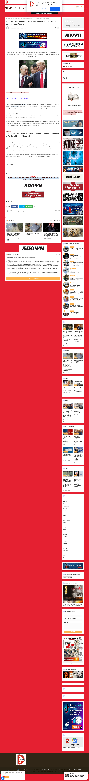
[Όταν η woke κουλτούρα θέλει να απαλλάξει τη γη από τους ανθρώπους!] (66, 263)
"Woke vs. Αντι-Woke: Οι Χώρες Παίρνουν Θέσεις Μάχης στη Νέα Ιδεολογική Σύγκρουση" (67, 439)
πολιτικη (64, 541)
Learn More (10, 774)
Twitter (22, 206)
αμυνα (64, 503)
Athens (67, 20)
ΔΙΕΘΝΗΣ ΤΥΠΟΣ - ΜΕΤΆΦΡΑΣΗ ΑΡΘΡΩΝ (33, 771)
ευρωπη (18, 201)
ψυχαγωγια (65, 557)
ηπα (22, 201)
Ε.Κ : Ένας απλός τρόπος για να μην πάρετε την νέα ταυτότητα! (67, 456)
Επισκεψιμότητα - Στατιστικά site (63, 769)
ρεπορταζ (65, 543)
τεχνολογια (65, 550)
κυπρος (64, 531)
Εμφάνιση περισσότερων (54, 220)
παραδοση (65, 538)
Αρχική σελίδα (9, 18)
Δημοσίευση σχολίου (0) (33, 278)
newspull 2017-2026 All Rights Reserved (70, 771)
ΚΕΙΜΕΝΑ (70, 8)
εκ (63, 517)
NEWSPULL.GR (15, 8)
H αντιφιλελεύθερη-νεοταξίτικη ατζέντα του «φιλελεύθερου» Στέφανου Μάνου (76, 314)
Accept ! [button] (6, 777)
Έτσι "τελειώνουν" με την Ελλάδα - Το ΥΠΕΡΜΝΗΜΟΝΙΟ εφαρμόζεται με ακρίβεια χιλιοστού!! (78, 457)
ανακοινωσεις (66, 506)
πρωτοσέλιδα (71, 663)
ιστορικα (64, 529)
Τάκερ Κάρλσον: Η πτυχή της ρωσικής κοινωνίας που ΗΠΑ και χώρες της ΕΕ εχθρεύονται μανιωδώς (51, 235)
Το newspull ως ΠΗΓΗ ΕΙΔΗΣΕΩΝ (47, 769)
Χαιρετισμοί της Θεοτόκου (34, 769)
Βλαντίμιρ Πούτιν (15, 106)
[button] (82, 6)
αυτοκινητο (65, 513)
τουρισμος (65, 553)
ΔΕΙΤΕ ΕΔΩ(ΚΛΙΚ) (68, 577)
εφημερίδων (76, 663)
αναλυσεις (65, 508)
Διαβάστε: (8, 131)
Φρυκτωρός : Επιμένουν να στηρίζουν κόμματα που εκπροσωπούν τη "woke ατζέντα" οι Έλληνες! (32, 134)
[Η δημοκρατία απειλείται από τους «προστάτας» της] (66, 299)
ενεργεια (65, 524)
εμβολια (64, 522)
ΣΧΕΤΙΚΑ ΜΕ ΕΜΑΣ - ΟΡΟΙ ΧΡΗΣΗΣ (52, 771)
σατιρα (64, 546)
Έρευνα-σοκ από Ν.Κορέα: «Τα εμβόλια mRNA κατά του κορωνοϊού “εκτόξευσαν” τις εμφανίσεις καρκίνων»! (73, 112)
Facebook (15, 206)
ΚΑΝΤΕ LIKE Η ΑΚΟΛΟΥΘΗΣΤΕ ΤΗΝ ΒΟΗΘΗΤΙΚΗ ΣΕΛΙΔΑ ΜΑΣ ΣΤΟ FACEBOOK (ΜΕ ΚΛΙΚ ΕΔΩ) (33, 178)
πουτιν (29, 201)
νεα (25, 201)
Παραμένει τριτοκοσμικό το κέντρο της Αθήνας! (78, 411)
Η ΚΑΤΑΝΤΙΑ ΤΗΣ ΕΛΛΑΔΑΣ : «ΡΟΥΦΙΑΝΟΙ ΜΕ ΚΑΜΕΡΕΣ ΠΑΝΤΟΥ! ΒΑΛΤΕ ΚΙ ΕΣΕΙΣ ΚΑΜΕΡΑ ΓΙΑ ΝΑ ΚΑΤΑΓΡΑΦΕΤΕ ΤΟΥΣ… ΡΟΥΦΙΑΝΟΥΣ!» (67, 483)
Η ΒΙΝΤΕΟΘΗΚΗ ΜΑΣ (76, 769)
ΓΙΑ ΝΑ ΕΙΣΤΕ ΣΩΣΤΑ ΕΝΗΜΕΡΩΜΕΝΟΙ (33, 179)
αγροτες (64, 499)
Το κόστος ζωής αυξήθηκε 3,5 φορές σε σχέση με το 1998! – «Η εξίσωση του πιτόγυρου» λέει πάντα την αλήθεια (76, 293)
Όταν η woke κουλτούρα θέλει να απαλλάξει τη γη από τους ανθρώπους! (76, 264)
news (14, 18)
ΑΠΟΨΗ (26, 769)
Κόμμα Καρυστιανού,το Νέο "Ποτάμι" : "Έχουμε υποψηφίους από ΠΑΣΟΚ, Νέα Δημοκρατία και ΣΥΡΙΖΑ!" (78, 482)
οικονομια (65, 534)
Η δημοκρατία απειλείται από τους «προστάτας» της (76, 299)
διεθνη (12, 201)
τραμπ (33, 201)
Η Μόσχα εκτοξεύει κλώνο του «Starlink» (32, 234)
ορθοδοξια (65, 536)
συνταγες (65, 548)
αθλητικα (65, 501)
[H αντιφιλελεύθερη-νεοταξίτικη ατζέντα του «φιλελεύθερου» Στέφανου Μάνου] (66, 313)
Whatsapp (29, 206)
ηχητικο (64, 527)
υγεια (64, 555)
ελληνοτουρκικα (66, 520)
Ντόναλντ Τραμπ (21, 104)
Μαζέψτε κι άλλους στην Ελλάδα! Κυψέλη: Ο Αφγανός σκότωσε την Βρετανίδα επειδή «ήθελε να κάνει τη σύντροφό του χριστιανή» (67, 415)
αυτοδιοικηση (65, 510)
